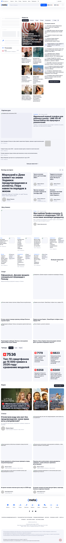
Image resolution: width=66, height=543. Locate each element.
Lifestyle (32, 20)
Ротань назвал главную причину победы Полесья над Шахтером (15, 320)
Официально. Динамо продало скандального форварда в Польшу (15, 277)
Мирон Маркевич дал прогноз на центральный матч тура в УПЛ (15, 157)
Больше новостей (32, 163)
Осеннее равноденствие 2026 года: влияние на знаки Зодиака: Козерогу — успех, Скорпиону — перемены (56, 192)
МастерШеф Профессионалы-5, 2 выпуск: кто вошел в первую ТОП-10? (26, 60)
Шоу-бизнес (25, 20)
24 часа (11, 347)
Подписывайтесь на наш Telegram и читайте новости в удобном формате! (55, 45)
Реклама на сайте (54, 517)
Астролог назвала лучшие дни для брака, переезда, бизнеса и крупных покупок (48, 488)
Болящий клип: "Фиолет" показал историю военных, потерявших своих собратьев (37, 61)
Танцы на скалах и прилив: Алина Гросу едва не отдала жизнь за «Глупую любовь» (27, 97)
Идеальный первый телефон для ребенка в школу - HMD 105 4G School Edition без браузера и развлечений (48, 119)
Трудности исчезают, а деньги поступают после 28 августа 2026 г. (56, 176)
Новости (12, 1)
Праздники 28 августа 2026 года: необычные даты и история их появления (40, 375)
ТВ (38, 1)
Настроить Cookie (31, 519)
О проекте (23, 519)
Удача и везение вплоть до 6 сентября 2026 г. (40, 175)
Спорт (37, 20)
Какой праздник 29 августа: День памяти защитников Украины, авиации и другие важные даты (22, 141)
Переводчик (34, 1)
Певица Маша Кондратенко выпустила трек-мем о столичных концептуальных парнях (38, 79)
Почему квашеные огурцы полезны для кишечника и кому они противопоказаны (19, 153)
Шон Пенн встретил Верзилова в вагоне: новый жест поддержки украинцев (37, 259)
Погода (19, 1)
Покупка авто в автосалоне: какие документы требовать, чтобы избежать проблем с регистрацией (46, 463)
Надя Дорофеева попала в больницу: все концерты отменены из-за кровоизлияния (37, 98)
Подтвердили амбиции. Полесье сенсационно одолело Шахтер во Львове (14, 341)
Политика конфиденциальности (9, 517)
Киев (55, 20)
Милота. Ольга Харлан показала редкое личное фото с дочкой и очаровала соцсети (47, 341)
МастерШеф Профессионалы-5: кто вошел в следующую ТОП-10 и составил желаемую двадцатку (49, 215)
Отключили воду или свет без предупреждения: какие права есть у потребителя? (15, 419)
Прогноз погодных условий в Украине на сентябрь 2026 (40, 191)
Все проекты (5, 1)
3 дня (16, 347)
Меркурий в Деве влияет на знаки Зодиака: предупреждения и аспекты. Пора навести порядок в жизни (14, 183)
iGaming (57, 507)
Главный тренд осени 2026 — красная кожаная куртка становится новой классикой (20, 148)
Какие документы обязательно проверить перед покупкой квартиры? (15, 462)
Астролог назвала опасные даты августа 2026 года (16, 487)
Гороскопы (25, 1)
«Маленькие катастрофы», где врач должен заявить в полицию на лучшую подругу (16, 399)
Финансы (32, 507)
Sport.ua (61, 517)
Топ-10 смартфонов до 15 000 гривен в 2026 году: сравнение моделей (16, 363)
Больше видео (58, 385)
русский (59, 1)
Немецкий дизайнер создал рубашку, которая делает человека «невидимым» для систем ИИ (56, 359)
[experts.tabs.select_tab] (60, 170)
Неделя (20, 347)
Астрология (47, 20)
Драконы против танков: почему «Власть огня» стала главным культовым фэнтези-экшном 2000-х (40, 399)
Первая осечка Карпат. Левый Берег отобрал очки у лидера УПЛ (48, 320)
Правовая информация (38, 517)
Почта (16, 1)
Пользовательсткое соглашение (25, 517)
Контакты (47, 517)
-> (57, 260)
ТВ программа (8, 48)
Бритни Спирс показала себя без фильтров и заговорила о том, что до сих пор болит (27, 79)
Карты (29, 1)
